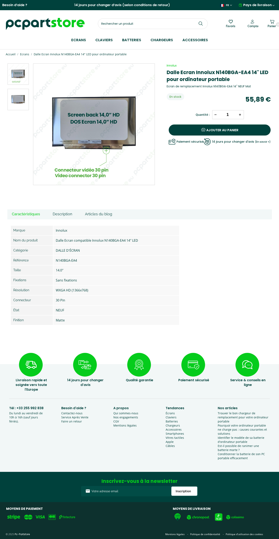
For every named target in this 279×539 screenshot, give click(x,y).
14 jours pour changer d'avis (241, 142)
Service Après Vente (74, 417)
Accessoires (195, 39)
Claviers (104, 39)
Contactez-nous (72, 413)
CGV (116, 421)
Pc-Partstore (22, 534)
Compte (253, 26)
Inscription (183, 491)
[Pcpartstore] (45, 24)
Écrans (170, 413)
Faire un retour (71, 421)
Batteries (131, 39)
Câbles (170, 446)
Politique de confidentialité (205, 534)
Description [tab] (62, 214)
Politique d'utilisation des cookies (244, 534)
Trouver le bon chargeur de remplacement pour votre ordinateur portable (243, 417)
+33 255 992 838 (30, 408)
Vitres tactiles (175, 438)
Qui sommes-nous (125, 413)
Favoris (230, 26)
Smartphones (175, 434)
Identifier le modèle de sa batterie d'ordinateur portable (241, 440)
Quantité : (203, 115)
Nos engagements (125, 417)
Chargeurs (162, 39)
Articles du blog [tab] (98, 214)
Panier (272, 25)
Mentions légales (125, 425)
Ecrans (78, 39)
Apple (170, 442)
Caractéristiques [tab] (26, 214)
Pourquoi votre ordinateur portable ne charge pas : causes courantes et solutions (242, 429)
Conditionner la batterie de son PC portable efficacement (241, 456)
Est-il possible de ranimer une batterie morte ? (238, 448)
